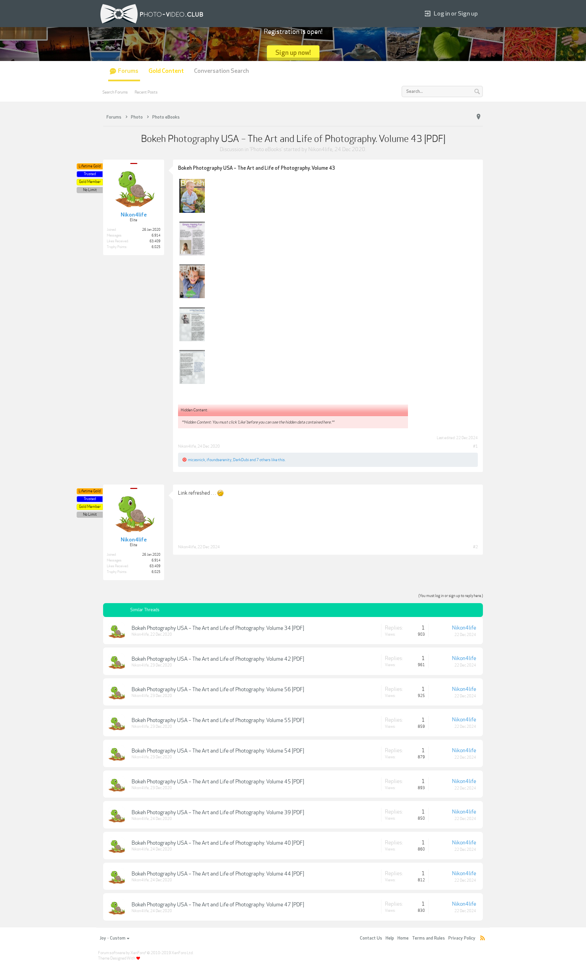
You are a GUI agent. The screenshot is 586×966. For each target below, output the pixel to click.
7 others (263, 459)
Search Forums (115, 92)
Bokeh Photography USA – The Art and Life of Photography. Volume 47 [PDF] (218, 904)
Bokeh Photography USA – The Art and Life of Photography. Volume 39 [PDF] (218, 812)
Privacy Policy (461, 938)
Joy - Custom (112, 938)
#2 (475, 546)
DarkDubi (241, 459)
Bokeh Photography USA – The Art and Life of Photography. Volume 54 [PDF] (218, 750)
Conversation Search (221, 71)
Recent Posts (146, 92)
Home (403, 938)
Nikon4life (320, 149)
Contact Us (371, 938)
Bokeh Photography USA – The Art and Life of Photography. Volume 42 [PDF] (218, 659)
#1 (475, 446)
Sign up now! (293, 53)
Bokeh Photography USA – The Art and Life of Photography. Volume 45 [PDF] (218, 781)
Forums (128, 71)
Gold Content (166, 71)
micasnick (196, 459)
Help (390, 938)
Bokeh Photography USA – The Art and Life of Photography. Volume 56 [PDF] (218, 689)
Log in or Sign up (456, 13)
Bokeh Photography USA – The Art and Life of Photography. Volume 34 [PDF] (218, 628)
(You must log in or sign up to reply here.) (450, 596)
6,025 (156, 247)
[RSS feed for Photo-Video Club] (482, 938)
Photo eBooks (266, 149)
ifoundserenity (219, 459)
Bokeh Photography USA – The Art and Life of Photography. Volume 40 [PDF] (218, 843)
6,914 (156, 235)
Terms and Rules (428, 938)
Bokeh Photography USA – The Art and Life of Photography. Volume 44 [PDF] (218, 873)
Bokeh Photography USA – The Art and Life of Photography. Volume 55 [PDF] (218, 720)
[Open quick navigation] (478, 116)
